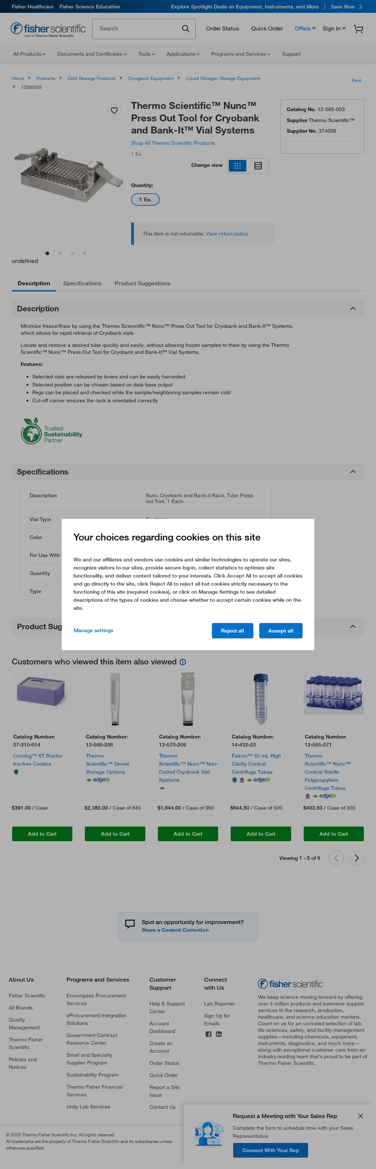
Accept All (280, 630)
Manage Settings (93, 630)
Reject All (232, 630)
